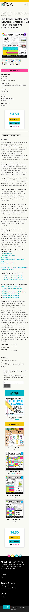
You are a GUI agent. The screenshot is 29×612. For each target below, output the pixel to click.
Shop (2, 596)
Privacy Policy (5, 586)
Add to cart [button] (14, 119)
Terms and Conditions (8, 588)
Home (3, 12)
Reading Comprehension (8, 80)
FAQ (2, 577)
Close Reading (10, 12)
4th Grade (4, 76)
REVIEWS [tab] (13, 135)
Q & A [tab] (18, 135)
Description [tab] (6, 135)
